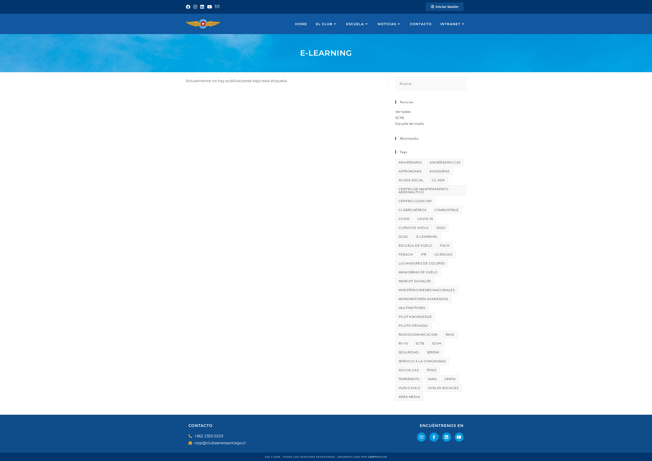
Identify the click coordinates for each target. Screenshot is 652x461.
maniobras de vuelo (418, 272)
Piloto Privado (413, 326)
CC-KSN (438, 180)
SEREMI (433, 352)
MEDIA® (377, 456)
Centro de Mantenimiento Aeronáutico (423, 190)
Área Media (409, 397)
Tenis (431, 370)
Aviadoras (439, 171)
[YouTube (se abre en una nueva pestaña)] (209, 6)
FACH (445, 245)
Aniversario (410, 162)
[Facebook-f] (433, 437)
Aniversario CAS (445, 162)
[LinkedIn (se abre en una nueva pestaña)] (202, 6)
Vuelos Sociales (443, 388)
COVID (404, 219)
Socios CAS (409, 370)
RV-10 (403, 343)
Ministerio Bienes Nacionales (427, 290)
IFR (423, 254)
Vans (432, 379)
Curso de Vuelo (414, 228)
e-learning (427, 237)
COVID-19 (425, 219)
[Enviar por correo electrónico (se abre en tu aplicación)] (217, 6)
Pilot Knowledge (415, 317)
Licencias (443, 254)
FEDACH (406, 254)
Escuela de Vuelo (409, 124)
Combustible (446, 210)
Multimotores (412, 308)
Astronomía (410, 171)
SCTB (399, 118)
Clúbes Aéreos (412, 210)
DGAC (404, 237)
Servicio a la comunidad (422, 361)
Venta (450, 379)
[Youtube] (459, 437)
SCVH (436, 343)
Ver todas (403, 112)
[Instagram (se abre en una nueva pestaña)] (195, 6)
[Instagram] (421, 437)
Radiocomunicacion (418, 334)
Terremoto (409, 379)
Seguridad (409, 352)
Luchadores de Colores (422, 263)
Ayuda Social (411, 180)
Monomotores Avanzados (423, 299)
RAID (450, 334)
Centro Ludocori (415, 201)
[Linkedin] (446, 437)
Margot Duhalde (415, 281)
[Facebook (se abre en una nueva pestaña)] (189, 6)
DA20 (441, 228)
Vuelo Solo (409, 388)
